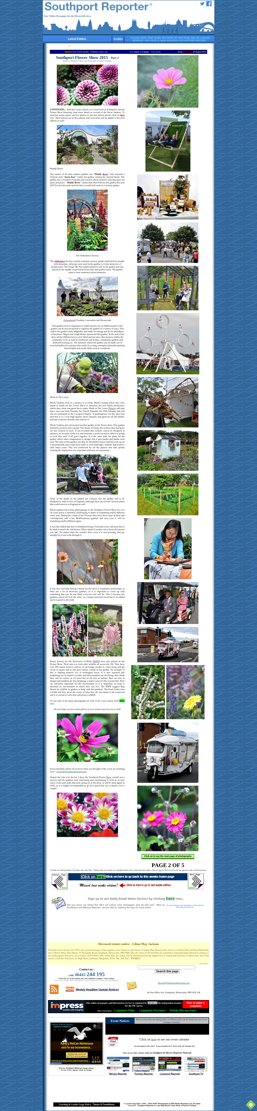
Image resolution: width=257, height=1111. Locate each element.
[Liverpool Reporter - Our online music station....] (169, 1070)
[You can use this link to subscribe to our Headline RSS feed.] (54, 993)
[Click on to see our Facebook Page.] (209, 5)
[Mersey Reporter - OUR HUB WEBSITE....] (118, 1070)
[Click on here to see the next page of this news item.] (167, 858)
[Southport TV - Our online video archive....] (196, 1070)
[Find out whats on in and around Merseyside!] (113, 1041)
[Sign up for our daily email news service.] (58, 908)
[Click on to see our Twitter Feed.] (202, 5)
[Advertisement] (128, 929)
